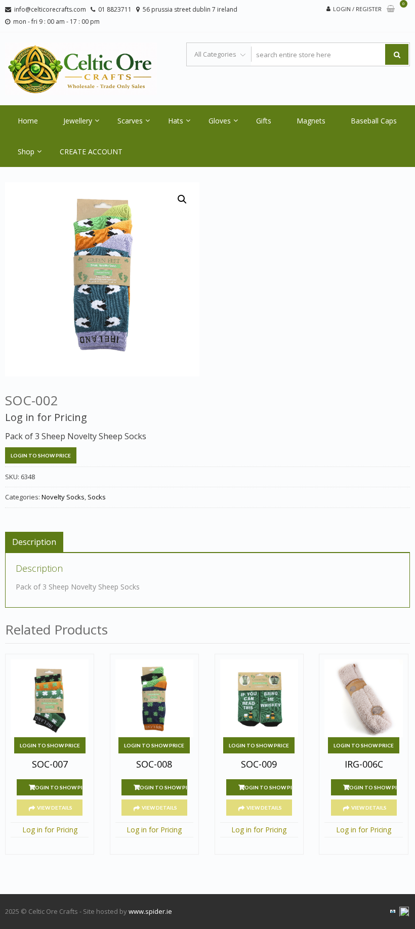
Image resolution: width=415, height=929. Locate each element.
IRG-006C (364, 764)
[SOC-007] (50, 698)
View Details (54, 808)
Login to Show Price (41, 455)
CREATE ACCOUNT (91, 151)
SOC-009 (259, 764)
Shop (26, 151)
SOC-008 (154, 764)
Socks (97, 496)
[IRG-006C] (363, 698)
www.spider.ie (150, 911)
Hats (175, 120)
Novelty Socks (63, 496)
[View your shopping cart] (391, 9)
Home (28, 120)
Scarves (130, 120)
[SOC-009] (259, 698)
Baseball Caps (374, 120)
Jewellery (77, 120)
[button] (182, 199)
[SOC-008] (154, 698)
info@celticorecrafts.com (50, 9)
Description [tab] (34, 541)
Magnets (311, 120)
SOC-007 (50, 764)
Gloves (220, 120)
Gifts (263, 120)
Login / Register (357, 9)
